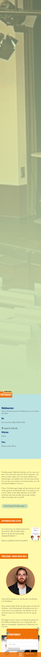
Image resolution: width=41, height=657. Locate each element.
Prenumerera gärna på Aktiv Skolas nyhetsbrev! (21, 639)
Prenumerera (14, 649)
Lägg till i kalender (11, 428)
